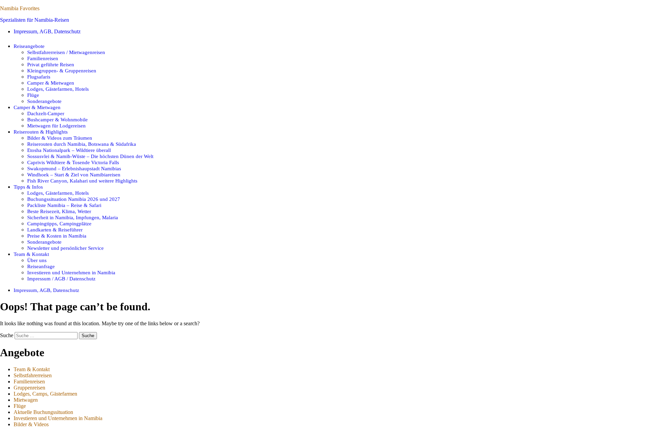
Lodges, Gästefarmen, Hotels (58, 89)
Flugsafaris (38, 77)
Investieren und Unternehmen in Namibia (71, 272)
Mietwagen (26, 400)
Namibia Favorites (19, 8)
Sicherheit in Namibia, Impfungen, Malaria (72, 217)
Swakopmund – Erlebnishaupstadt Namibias (74, 168)
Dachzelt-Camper (45, 113)
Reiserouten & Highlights (41, 132)
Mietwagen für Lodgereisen (56, 125)
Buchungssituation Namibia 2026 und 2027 (73, 199)
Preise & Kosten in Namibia (56, 236)
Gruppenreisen (29, 388)
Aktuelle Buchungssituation (43, 412)
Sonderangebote (44, 101)
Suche (6, 335)
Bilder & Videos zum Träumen (59, 138)
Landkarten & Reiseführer (55, 229)
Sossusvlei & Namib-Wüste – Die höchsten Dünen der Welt (90, 156)
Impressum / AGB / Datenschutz (61, 278)
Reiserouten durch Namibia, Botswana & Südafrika (81, 144)
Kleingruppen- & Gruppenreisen (61, 70)
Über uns (37, 260)
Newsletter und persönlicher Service (65, 248)
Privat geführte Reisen (50, 64)
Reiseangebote (29, 46)
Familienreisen (42, 58)
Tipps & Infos (28, 187)
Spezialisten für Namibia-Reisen (34, 20)
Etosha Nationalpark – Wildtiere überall (69, 150)
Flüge (33, 95)
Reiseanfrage (41, 266)
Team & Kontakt (31, 254)
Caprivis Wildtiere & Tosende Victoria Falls (73, 162)
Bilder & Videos (31, 424)
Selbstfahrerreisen (33, 375)
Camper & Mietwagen (50, 83)
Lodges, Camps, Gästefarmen (45, 394)
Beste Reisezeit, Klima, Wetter (59, 211)
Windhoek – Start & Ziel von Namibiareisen (73, 174)
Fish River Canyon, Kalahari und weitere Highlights (82, 181)
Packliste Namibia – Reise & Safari (64, 205)
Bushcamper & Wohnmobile (57, 119)
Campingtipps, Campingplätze (59, 223)
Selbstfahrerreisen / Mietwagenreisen (66, 52)
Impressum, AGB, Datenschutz (47, 31)
